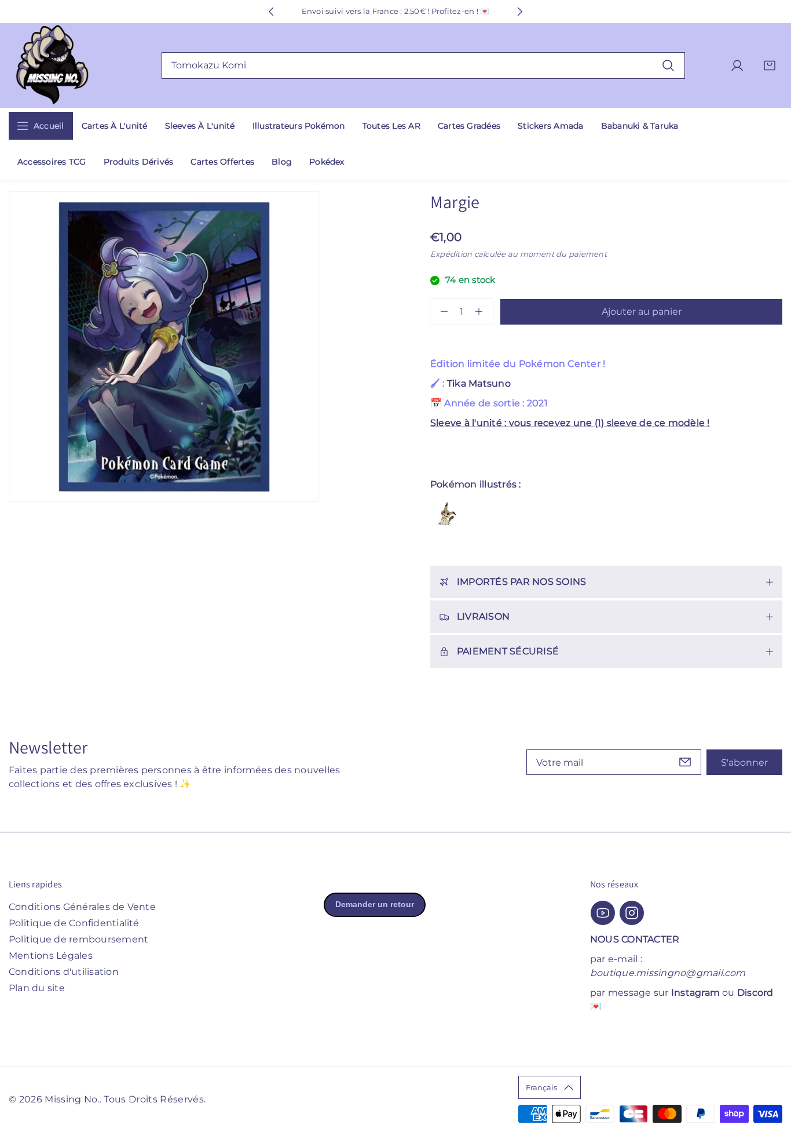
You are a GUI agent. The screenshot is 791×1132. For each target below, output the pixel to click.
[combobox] (423, 65)
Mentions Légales (51, 955)
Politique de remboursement (78, 939)
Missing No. (72, 1099)
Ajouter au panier (642, 311)
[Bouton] (271, 11)
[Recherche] (668, 65)
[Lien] (52, 65)
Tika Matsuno (479, 383)
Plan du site (37, 987)
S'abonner (744, 762)
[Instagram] (631, 913)
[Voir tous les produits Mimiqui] (446, 513)
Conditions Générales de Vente (82, 906)
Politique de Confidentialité (74, 923)
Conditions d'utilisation (64, 971)
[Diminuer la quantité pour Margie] (439, 312)
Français (541, 1087)
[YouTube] (603, 913)
